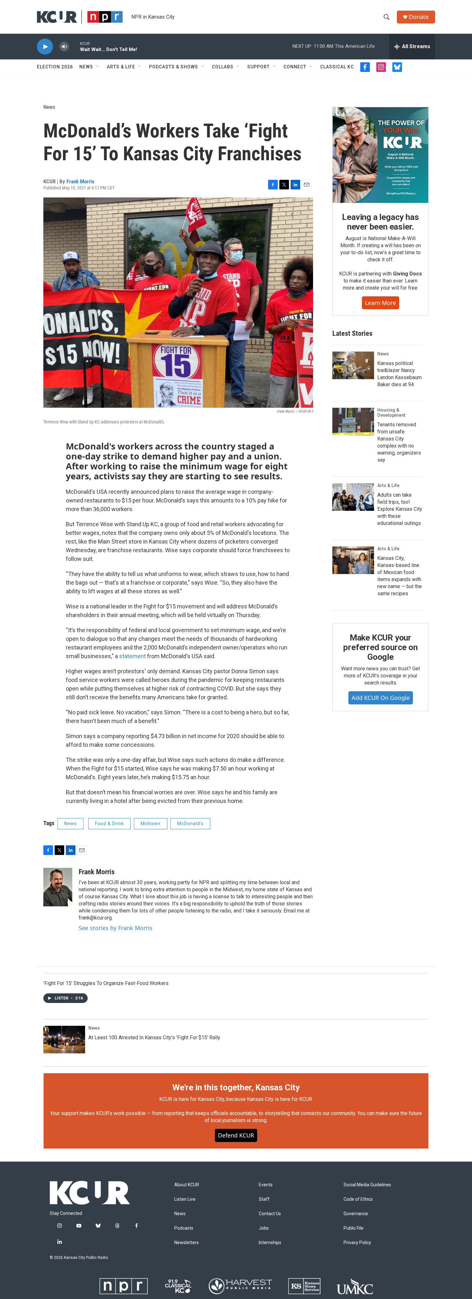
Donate (419, 16)
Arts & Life (121, 66)
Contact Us (270, 1213)
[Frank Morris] (57, 887)
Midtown (151, 823)
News (86, 66)
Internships (270, 1242)
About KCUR (186, 1184)
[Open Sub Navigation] (98, 66)
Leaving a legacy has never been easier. (380, 221)
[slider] (74, 46)
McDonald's (190, 823)
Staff (264, 1199)
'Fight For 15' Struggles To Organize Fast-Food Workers (106, 983)
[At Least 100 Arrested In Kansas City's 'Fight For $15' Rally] (64, 1039)
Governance (356, 1213)
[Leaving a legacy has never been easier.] (380, 155)
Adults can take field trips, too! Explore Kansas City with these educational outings (399, 509)
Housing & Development (391, 412)
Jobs (264, 1228)
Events (266, 1184)
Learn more (380, 303)
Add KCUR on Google (381, 698)
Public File (353, 1228)
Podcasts (183, 1228)
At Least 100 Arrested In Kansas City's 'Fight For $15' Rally (154, 1037)
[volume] (64, 46)
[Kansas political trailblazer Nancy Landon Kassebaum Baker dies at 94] (353, 365)
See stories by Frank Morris (116, 928)
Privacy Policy (357, 1242)
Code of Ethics (358, 1199)
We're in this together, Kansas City (236, 1087)
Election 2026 (55, 66)
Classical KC (337, 66)
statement (132, 656)
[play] (45, 46)
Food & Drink (109, 823)
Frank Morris (80, 181)
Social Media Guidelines (367, 1184)
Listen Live (185, 1199)
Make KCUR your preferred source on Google (380, 647)
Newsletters (186, 1242)
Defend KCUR (236, 1135)
